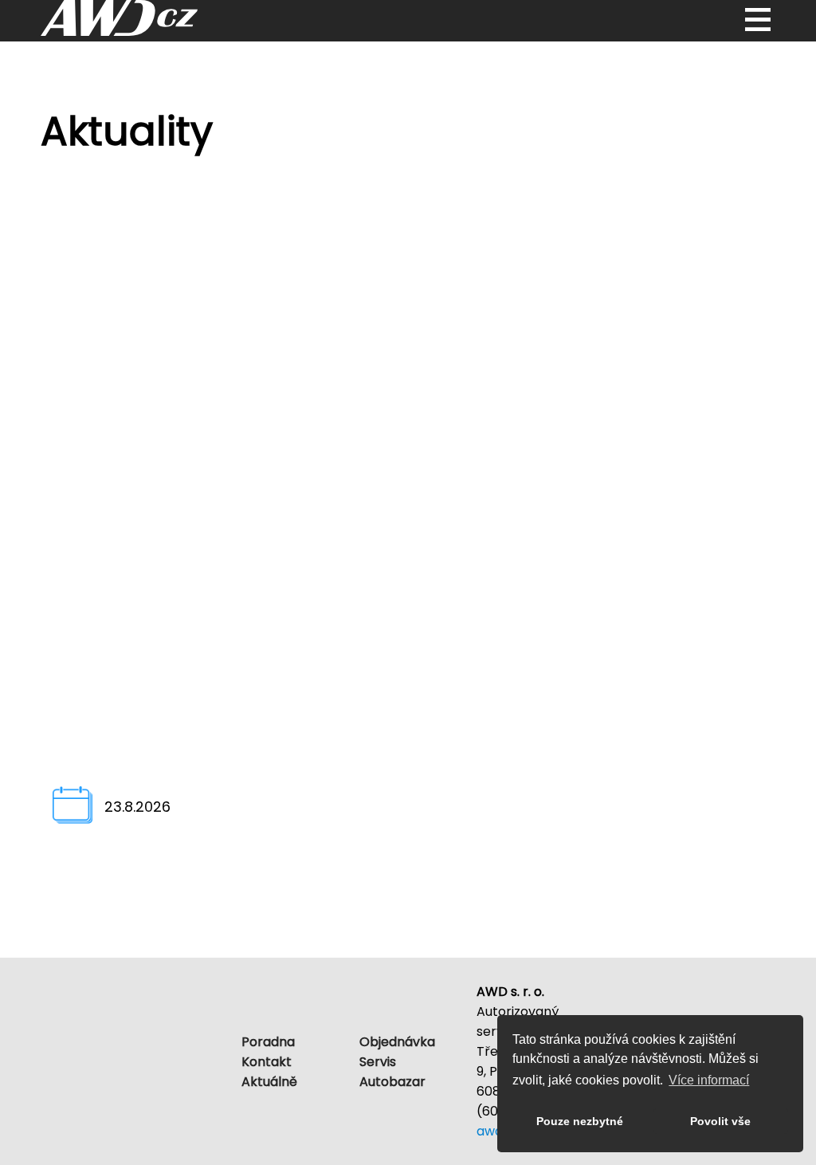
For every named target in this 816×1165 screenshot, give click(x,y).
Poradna (268, 1042)
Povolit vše (720, 1121)
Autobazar (392, 1082)
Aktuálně (269, 1082)
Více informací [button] (709, 1080)
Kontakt (266, 1062)
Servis (377, 1062)
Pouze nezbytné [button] (579, 1121)
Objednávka (397, 1042)
